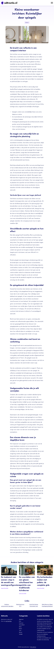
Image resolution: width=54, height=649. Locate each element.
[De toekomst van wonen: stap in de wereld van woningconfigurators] (9, 570)
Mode (20, 626)
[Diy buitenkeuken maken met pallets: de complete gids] (45, 570)
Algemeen (21, 619)
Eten (20, 621)
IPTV (20, 606)
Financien (21, 623)
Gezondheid (21, 624)
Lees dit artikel (4, 588)
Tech (20, 630)
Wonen (27, 22)
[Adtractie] (11, 3)
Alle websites (33, 647)
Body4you (7, 604)
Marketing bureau (20, 604)
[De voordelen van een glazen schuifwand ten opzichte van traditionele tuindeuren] (27, 570)
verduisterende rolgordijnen (7, 606)
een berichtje (9, 621)
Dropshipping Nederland (47, 606)
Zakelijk (20, 634)
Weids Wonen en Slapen (47, 604)
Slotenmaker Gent (34, 606)
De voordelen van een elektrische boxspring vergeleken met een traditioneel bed (44, 628)
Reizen (20, 628)
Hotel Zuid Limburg (34, 604)
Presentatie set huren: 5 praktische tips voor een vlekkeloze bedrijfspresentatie (45, 634)
